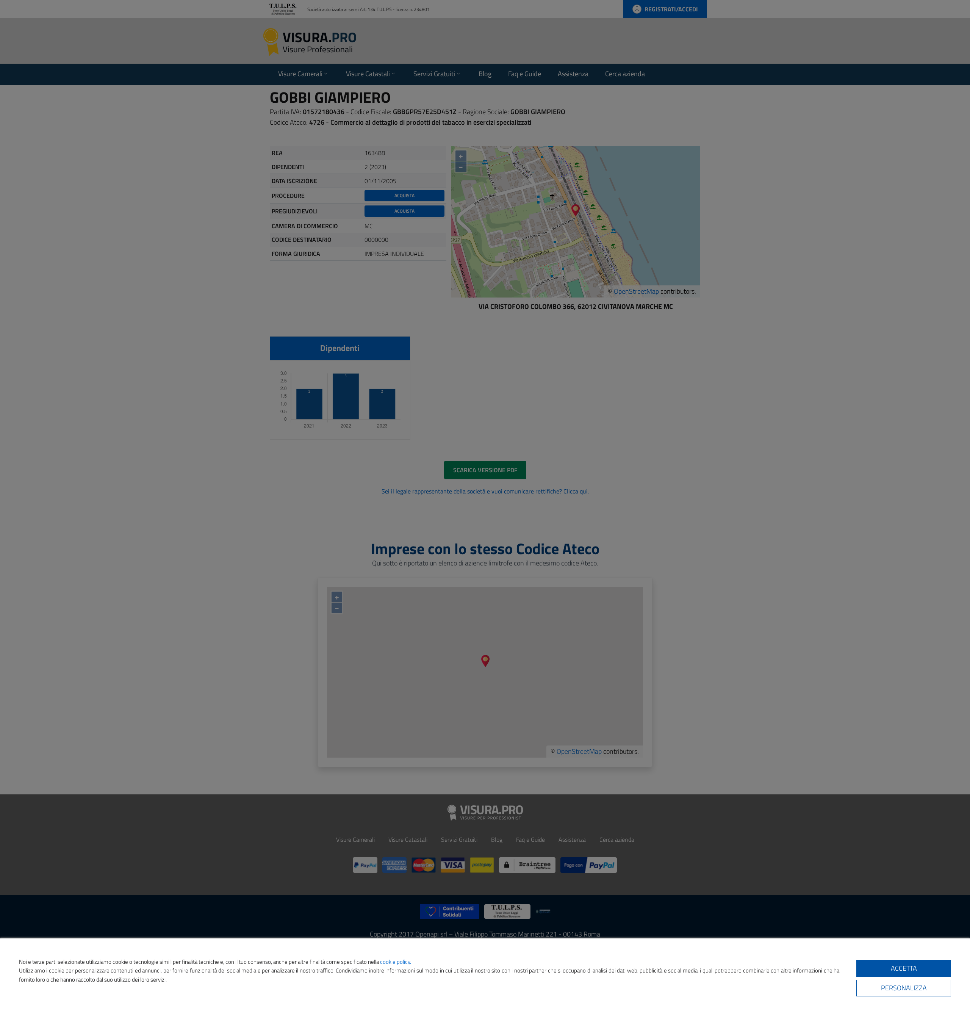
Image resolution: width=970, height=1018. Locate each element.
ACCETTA (904, 968)
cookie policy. (395, 961)
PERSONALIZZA (904, 988)
